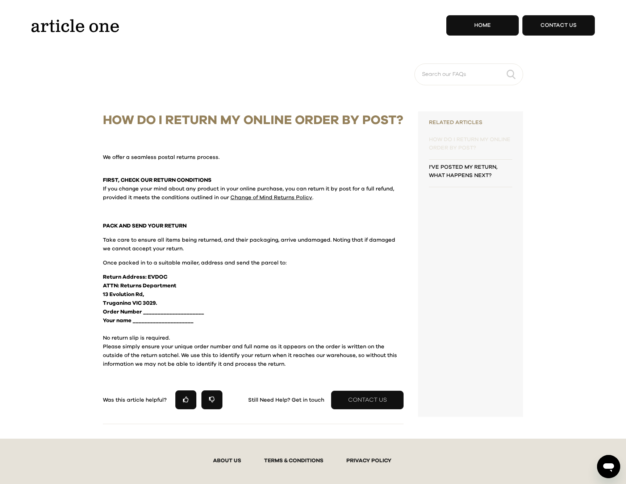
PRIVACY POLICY (369, 460)
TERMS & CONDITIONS (294, 460)
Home (482, 25)
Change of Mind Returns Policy (271, 197)
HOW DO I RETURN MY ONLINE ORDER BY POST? (469, 144)
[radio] (185, 399)
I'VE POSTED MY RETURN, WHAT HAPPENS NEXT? (463, 171)
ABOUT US (227, 460)
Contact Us (559, 25)
